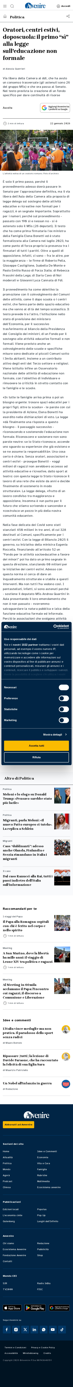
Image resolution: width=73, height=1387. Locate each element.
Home (6, 1151)
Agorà (6, 1175)
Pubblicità (43, 1249)
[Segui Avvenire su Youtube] (53, 1329)
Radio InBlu (43, 1283)
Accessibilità (11, 1353)
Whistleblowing (30, 1353)
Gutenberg (9, 1221)
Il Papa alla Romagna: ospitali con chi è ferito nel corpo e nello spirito (26, 926)
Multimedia (43, 1181)
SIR (5, 1283)
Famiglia (42, 1169)
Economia (42, 1157)
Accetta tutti (36, 745)
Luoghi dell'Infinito (47, 1221)
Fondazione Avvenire (14, 1255)
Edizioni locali (11, 1209)
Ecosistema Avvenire (14, 1249)
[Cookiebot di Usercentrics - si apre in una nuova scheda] (53, 627)
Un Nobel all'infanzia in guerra (27, 1083)
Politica (7, 1163)
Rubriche (42, 1175)
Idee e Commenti (47, 1151)
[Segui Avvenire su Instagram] (16, 1329)
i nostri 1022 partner (24, 644)
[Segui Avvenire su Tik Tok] (62, 1329)
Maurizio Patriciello (17, 1070)
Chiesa (7, 1187)
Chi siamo (8, 1243)
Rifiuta (36, 757)
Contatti (7, 1261)
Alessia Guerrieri (15, 68)
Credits (47, 1353)
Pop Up (41, 1215)
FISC (40, 1289)
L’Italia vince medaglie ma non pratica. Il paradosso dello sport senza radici (28, 1033)
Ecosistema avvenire (49, 1187)
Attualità (8, 1157)
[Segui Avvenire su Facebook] (7, 1329)
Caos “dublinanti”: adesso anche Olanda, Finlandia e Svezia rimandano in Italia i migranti (25, 852)
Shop (40, 1255)
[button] (5, 6)
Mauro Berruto (14, 1042)
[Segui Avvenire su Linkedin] (34, 1329)
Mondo (6, 1169)
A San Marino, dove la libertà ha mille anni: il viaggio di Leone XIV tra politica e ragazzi (28, 957)
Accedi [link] (65, 6)
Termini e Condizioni (15, 1347)
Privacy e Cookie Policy (43, 1347)
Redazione (12, 1089)
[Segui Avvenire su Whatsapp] (43, 1329)
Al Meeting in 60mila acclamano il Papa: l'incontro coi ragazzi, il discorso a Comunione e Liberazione (26, 991)
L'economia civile (12, 1215)
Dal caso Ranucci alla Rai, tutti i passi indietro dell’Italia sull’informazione (28, 880)
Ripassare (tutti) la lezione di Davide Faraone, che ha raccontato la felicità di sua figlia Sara (30, 1060)
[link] (35, 5)
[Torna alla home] (5, 16)
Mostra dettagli (52, 734)
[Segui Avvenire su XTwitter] (25, 1329)
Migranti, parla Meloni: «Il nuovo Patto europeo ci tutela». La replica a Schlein (27, 824)
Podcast (7, 1181)
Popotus (42, 1209)
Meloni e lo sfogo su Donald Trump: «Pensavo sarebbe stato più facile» (27, 798)
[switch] (64, 698)
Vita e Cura (43, 1163)
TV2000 (8, 1289)
